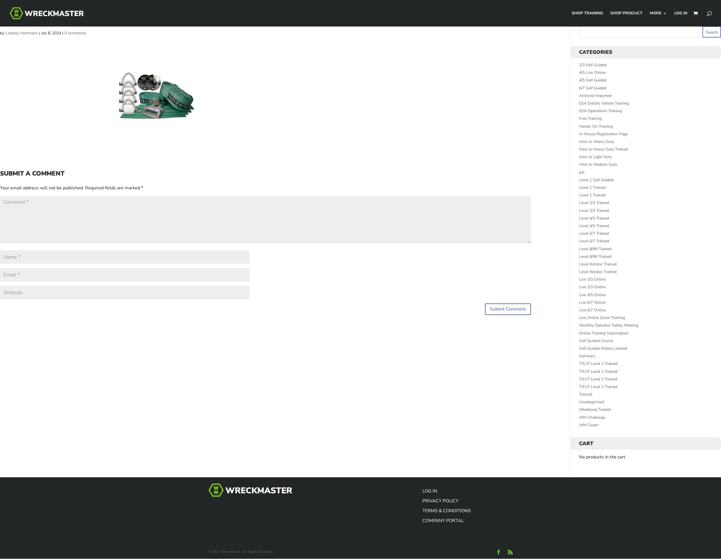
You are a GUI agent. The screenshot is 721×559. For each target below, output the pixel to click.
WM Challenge (592, 417)
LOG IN (680, 13)
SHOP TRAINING (587, 13)
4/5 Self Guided (592, 80)
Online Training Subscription (604, 333)
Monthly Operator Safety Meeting (608, 325)
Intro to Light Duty (595, 156)
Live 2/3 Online (592, 279)
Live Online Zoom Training (602, 317)
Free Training (590, 118)
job (581, 172)
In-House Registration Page (603, 134)
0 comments (75, 33)
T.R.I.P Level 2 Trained (598, 379)
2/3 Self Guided (592, 65)
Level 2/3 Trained (594, 202)
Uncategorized (591, 402)
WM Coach (588, 425)
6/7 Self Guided (592, 88)
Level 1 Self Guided (596, 180)
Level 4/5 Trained (594, 218)
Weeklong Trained (595, 409)
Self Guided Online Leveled (603, 348)
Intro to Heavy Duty (596, 141)
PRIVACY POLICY (440, 501)
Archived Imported (595, 95)
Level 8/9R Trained (595, 249)
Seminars (587, 356)
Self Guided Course (596, 340)
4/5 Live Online (592, 72)
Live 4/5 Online (592, 295)
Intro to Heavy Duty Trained (603, 149)
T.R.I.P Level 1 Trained (598, 363)
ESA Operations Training (600, 111)
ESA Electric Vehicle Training (604, 103)
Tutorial (585, 394)
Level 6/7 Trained (594, 233)
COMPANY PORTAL (443, 521)
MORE (655, 13)
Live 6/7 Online (592, 302)
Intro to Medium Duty (598, 164)
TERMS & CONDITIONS (446, 511)
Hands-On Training (596, 126)
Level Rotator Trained (598, 264)
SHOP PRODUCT (626, 13)
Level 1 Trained (592, 187)
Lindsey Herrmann (21, 33)
